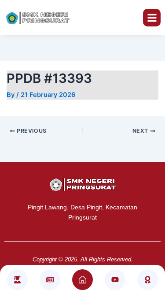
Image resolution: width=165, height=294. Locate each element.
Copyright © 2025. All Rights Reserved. (83, 259)
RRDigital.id (89, 166)
